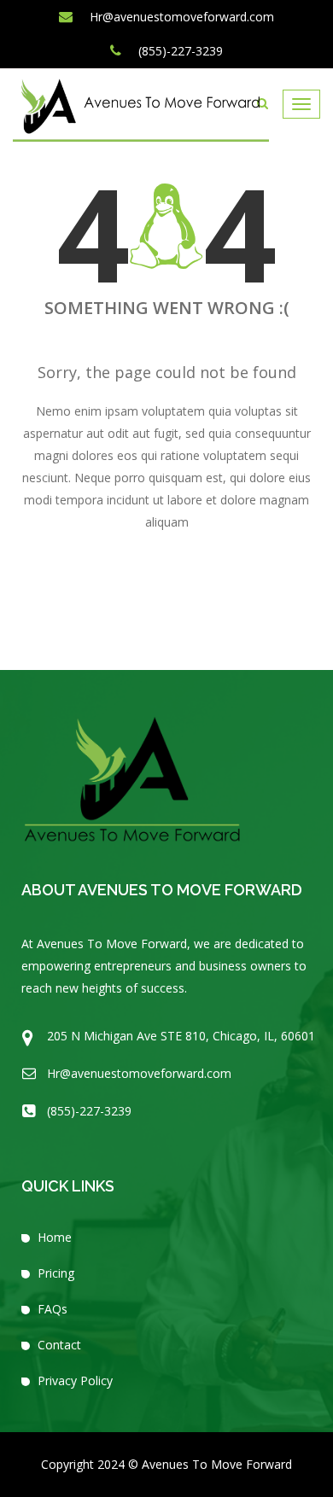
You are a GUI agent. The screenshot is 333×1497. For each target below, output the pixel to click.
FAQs (52, 1309)
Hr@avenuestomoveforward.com (180, 17)
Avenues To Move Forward (217, 1464)
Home (55, 1237)
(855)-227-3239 (179, 51)
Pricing (56, 1273)
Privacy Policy (75, 1380)
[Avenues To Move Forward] (141, 110)
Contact (59, 1345)
